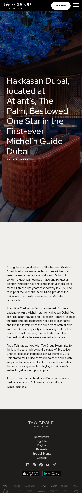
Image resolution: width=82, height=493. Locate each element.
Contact (42, 457)
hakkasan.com (16, 382)
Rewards (41, 449)
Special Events (41, 453)
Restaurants (41, 437)
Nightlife (42, 441)
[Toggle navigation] (76, 5)
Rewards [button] (60, 5)
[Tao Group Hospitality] (19, 5)
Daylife (41, 445)
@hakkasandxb (16, 386)
